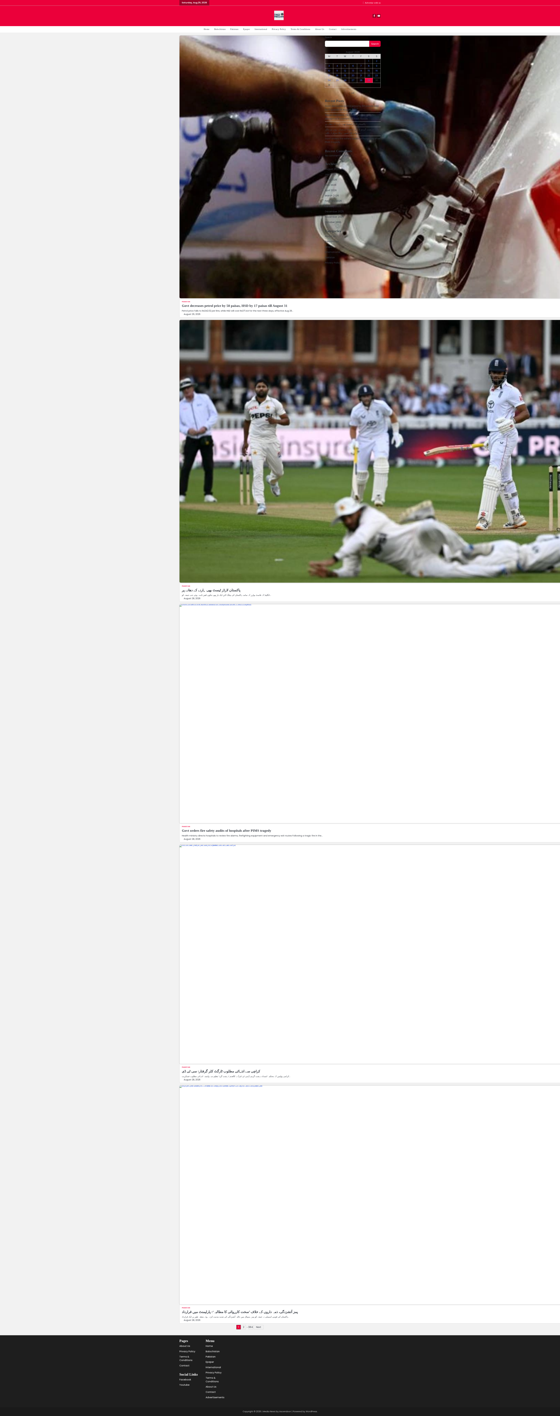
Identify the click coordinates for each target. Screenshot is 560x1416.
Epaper (246, 29)
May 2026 (330, 185)
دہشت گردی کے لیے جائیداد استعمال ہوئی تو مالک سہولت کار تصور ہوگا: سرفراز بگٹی (349, 131)
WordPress (311, 1411)
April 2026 (331, 190)
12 (345, 70)
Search (328, 37)
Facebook (185, 1379)
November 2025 (334, 216)
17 (329, 75)
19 (345, 75)
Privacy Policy (279, 29)
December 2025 (334, 211)
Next (258, 1327)
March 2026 (332, 195)
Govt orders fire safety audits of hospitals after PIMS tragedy (226, 830)
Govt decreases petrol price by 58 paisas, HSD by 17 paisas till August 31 (234, 306)
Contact (333, 29)
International (261, 29)
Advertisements (348, 29)
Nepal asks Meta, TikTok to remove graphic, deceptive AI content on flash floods (350, 116)
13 (353, 70)
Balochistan (220, 29)
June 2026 (331, 179)
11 (337, 70)
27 (353, 80)
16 (377, 70)
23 (376, 75)
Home (207, 29)
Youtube (184, 1385)
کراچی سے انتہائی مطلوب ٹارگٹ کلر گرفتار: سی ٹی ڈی (221, 1071)
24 (329, 80)
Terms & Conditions (300, 29)
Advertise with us (373, 3)
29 (369, 80)
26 (345, 80)
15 (369, 70)
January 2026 (333, 206)
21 (361, 75)
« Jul (351, 93)
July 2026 (330, 174)
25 (337, 80)
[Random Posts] (182, 16)
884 (251, 1327)
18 (337, 75)
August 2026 (332, 169)
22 (369, 75)
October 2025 (333, 222)
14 (361, 70)
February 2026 (333, 201)
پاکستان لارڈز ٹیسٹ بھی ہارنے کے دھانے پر (211, 590)
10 (329, 70)
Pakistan (234, 29)
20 (353, 75)
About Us (319, 29)
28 (361, 80)
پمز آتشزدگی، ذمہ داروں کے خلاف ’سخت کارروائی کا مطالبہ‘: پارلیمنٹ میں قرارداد (240, 1312)
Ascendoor (285, 1411)
